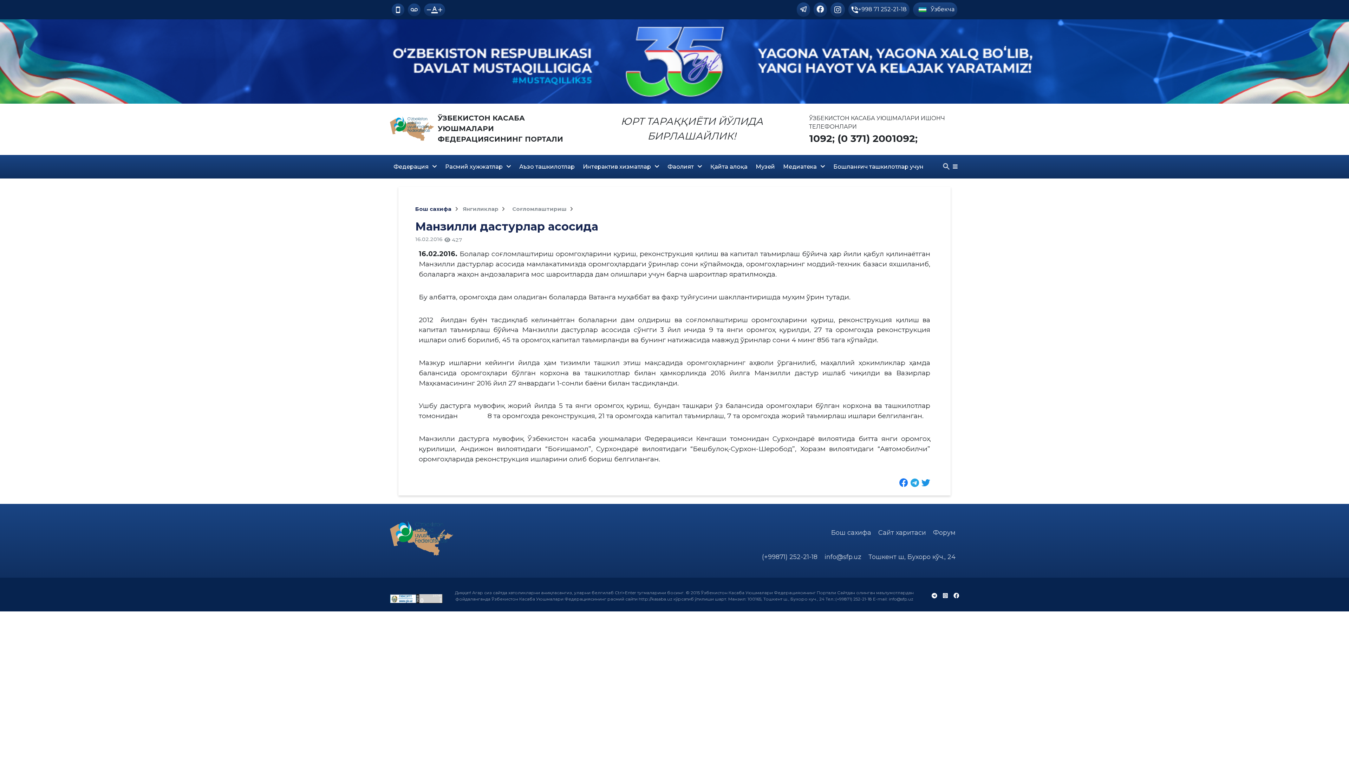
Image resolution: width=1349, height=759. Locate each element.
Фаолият (680, 166)
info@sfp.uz (843, 557)
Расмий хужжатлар (474, 166)
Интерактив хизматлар (617, 166)
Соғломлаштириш (540, 209)
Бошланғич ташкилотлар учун (878, 166)
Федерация (411, 166)
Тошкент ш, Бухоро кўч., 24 (912, 557)
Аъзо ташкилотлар (547, 166)
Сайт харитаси (902, 533)
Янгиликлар (481, 209)
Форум (944, 533)
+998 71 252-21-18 (882, 9)
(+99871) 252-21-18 (789, 557)
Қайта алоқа (729, 166)
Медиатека (800, 166)
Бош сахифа (433, 209)
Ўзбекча (941, 9)
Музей (765, 166)
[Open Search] (946, 166)
